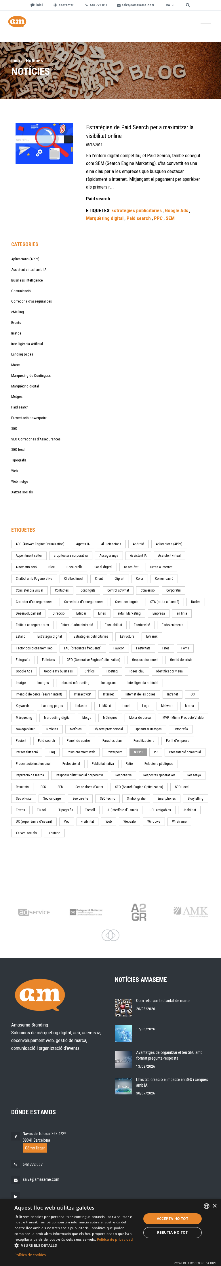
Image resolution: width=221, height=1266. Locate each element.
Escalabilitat (113, 625)
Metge (86, 718)
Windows (153, 822)
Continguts (88, 590)
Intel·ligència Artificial (27, 344)
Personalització (27, 752)
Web (14, 471)
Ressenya (194, 775)
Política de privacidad (115, 1239)
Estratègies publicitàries (91, 636)
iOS (192, 694)
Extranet (151, 636)
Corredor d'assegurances (34, 602)
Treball (90, 810)
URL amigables (160, 810)
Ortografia (181, 729)
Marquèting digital (25, 386)
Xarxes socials (22, 492)
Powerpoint (114, 752)
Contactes (62, 590)
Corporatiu (173, 590)
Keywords (23, 706)
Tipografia (18, 460)
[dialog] (110, 1232)
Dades (195, 602)
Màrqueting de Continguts (31, 375)
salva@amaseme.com (41, 1179)
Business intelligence (27, 280)
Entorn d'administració (77, 625)
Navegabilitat (25, 729)
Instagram (108, 683)
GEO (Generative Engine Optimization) (93, 660)
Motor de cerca (140, 718)
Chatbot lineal (73, 579)
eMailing (17, 312)
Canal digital (103, 567)
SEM (61, 787)
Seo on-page (52, 799)
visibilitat (87, 822)
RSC (43, 787)
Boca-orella (74, 567)
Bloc (51, 567)
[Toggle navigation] (206, 21)
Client (99, 579)
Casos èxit (131, 567)
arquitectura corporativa (71, 556)
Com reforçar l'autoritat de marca (163, 1000)
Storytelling (195, 799)
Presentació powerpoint (29, 418)
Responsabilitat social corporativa (80, 775)
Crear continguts (126, 602)
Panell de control (79, 741)
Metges (16, 396)
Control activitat (118, 590)
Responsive (123, 775)
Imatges (43, 683)
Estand (21, 636)
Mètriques (110, 718)
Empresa (159, 613)
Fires (165, 648)
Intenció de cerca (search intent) (39, 694)
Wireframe (179, 822)
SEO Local (182, 787)
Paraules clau (112, 741)
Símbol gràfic (136, 799)
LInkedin (81, 706)
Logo (145, 706)
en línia (182, 613)
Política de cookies (30, 1254)
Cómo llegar (35, 1148)
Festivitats (143, 648)
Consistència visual (29, 590)
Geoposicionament (145, 660)
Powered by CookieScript (195, 1263)
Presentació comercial (185, 752)
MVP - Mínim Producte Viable (183, 718)
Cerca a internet (161, 567)
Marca (15, 365)
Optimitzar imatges (148, 729)
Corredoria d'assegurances (31, 301)
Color (139, 579)
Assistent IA (138, 556)
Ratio (129, 764)
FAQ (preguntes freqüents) (83, 648)
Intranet (172, 694)
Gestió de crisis (181, 660)
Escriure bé (142, 625)
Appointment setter (29, 556)
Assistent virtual (169, 556)
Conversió (148, 590)
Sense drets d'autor (89, 787)
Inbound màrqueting (75, 683)
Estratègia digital (49, 636)
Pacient (21, 741)
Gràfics (90, 671)
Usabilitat (189, 810)
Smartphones (166, 799)
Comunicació (21, 291)
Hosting (112, 671)
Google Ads (24, 671)
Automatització (26, 567)
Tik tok (42, 810)
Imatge (16, 333)
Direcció (58, 613)
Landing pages (22, 354)
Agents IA (82, 544)
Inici (15, 60)
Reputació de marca (30, 775)
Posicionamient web (81, 752)
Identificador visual (170, 671)
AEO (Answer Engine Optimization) (40, 544)
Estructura (127, 636)
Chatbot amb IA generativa (34, 579)
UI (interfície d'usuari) (122, 810)
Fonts (185, 648)
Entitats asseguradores (32, 625)
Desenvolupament (28, 613)
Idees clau (136, 671)
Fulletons (48, 660)
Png (52, 752)
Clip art (119, 579)
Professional (71, 764)
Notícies (52, 729)
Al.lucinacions (111, 544)
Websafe (129, 822)
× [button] (214, 1206)
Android (138, 544)
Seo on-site (80, 799)
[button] (76, 1245)
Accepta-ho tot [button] (172, 1218)
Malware (167, 706)
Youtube (54, 833)
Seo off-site (23, 799)
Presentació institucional (33, 764)
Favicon (118, 648)
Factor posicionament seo (34, 648)
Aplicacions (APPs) (25, 259)
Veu (66, 822)
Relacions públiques (158, 764)
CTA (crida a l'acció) (164, 602)
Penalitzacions (144, 741)
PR (155, 752)
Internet (108, 694)
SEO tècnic (107, 799)
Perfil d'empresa (177, 741)
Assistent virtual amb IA (28, 269)
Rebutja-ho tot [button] (172, 1232)
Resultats (22, 787)
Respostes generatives (159, 775)
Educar (81, 613)
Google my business (58, 671)
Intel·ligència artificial (142, 683)
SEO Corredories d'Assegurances (35, 439)
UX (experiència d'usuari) (34, 822)
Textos (20, 810)
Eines (102, 613)
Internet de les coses (140, 694)
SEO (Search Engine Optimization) (139, 787)
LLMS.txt (105, 706)
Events (16, 322)
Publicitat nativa (103, 764)
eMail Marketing (129, 613)
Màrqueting (24, 718)
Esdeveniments (172, 625)
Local (126, 706)
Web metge (19, 481)
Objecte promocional (108, 729)
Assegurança (109, 556)
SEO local (18, 449)
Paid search (19, 407)
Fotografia (23, 660)
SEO (14, 428)
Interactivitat (82, 694)
